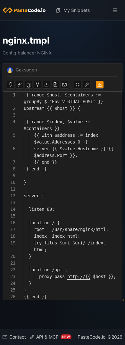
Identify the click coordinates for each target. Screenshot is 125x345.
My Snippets (76, 10)
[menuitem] (27, 10)
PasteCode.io (91, 337)
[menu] (62, 10)
